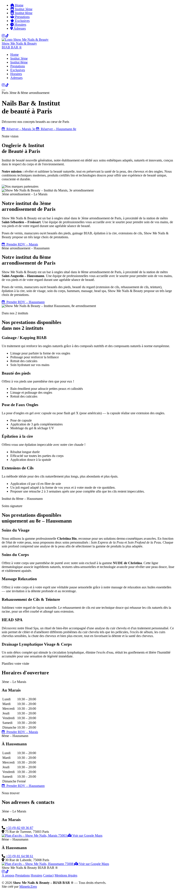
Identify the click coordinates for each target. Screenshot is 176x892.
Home (18, 5)
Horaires (20, 24)
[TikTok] (7, 36)
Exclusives (22, 21)
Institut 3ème (23, 9)
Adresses (19, 28)
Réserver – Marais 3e (20, 129)
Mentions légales (66, 875)
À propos (8, 875)
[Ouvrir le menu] (3, 90)
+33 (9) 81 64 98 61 (19, 856)
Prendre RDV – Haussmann (25, 302)
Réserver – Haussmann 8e (57, 129)
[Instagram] (4, 36)
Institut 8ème (23, 13)
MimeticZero (28, 886)
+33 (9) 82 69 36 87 (19, 828)
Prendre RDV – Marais (21, 244)
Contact (48, 875)
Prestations (22, 17)
